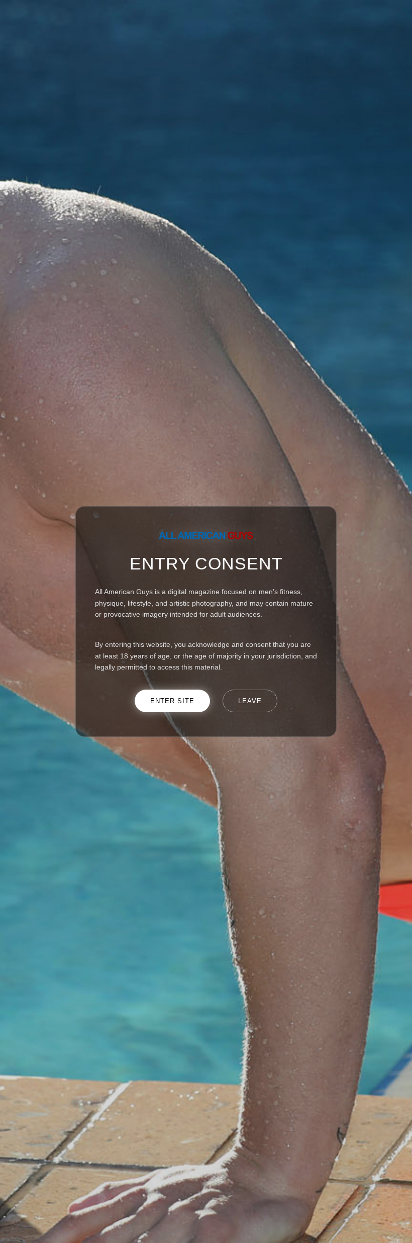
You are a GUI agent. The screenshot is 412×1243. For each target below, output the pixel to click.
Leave (250, 701)
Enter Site (172, 701)
